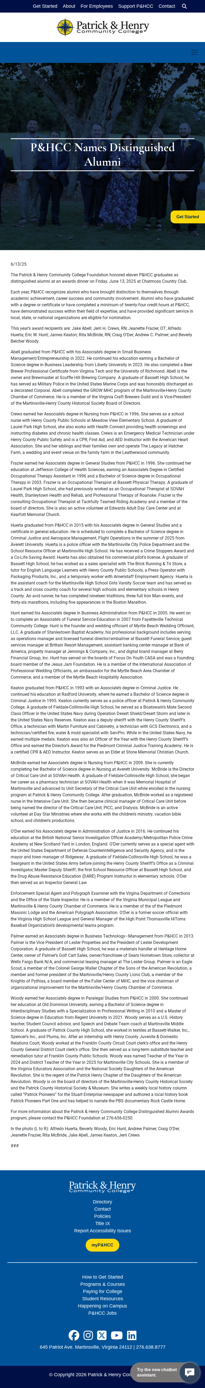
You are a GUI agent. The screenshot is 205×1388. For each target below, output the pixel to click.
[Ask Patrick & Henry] (190, 1373)
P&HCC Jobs (102, 1313)
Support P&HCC (135, 6)
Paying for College (102, 1291)
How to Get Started (102, 1277)
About (69, 6)
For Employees (97, 6)
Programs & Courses (102, 1284)
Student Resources (102, 1298)
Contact (167, 6)
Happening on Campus (102, 1306)
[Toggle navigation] (194, 52)
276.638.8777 (150, 1347)
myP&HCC (102, 1245)
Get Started (45, 6)
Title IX (102, 1223)
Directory (102, 1202)
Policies (102, 1216)
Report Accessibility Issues (102, 1230)
